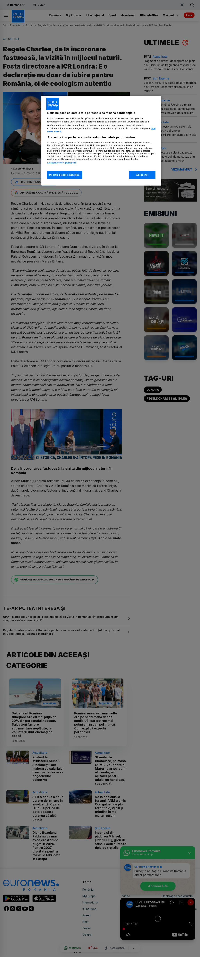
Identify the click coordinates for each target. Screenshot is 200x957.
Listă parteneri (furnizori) (62, 162)
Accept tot (142, 174)
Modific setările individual (64, 174)
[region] (101, 141)
